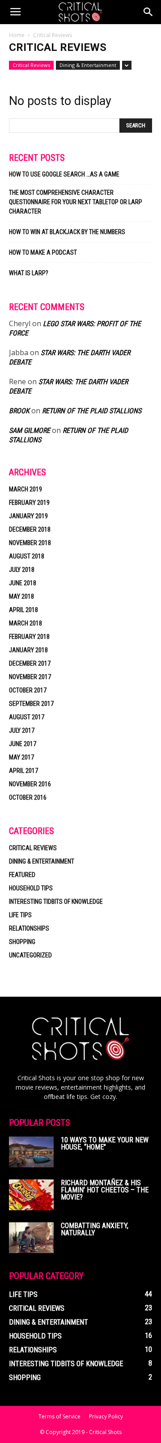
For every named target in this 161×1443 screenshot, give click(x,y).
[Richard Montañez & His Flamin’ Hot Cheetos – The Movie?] (31, 1194)
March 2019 (25, 489)
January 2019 (28, 516)
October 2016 (28, 797)
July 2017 (21, 730)
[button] (148, 12)
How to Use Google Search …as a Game (64, 174)
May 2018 (21, 596)
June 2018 (22, 583)
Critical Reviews (31, 65)
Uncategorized (30, 955)
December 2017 (30, 663)
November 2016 (30, 784)
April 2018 (23, 609)
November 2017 (30, 676)
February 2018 (29, 636)
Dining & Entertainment (87, 65)
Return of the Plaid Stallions (91, 411)
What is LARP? (28, 273)
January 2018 (28, 650)
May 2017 (21, 757)
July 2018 (21, 569)
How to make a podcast (43, 252)
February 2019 (29, 502)
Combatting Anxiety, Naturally (94, 1229)
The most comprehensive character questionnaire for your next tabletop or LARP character (75, 202)
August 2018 (26, 556)
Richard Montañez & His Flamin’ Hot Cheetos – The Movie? (104, 1190)
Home (17, 35)
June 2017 (22, 743)
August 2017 (26, 717)
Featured (22, 874)
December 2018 (30, 529)
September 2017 (31, 703)
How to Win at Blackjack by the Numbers (67, 231)
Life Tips (20, 915)
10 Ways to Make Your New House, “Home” (104, 1143)
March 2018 (25, 623)
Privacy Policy (106, 1416)
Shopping (22, 941)
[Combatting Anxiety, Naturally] (31, 1237)
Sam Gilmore (29, 430)
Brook (19, 411)
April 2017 (23, 770)
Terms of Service (59, 1416)
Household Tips (31, 888)
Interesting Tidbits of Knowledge (56, 901)
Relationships (29, 928)
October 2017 (28, 690)
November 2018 (30, 542)
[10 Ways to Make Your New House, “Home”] (31, 1152)
